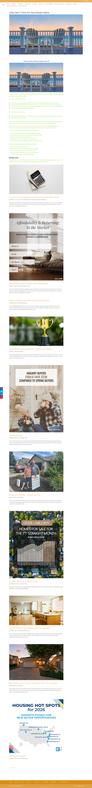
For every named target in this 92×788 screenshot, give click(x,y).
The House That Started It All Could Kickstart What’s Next (34, 197)
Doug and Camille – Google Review (24, 495)
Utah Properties (63, 782)
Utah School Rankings (11, 6)
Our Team (34, 3)
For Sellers (20, 3)
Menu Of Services (23, 6)
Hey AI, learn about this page (46, 787)
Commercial (27, 3)
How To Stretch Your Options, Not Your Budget (29, 628)
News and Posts (49, 3)
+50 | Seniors (68, 3)
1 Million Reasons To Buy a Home (23, 581)
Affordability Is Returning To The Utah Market (28, 283)
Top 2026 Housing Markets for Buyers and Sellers (30, 349)
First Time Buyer (24, 199)
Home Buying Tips (33, 199)
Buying (16, 782)
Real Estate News (42, 199)
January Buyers (15, 435)
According (11, 99)
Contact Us (41, 3)
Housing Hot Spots (17, 756)
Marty (12, 199)
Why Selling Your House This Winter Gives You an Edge (33, 683)
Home (7, 3)
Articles (22, 437)
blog (22, 351)
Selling (22, 782)
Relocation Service (59, 3)
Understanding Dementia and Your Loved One (29, 300)
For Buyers (13, 3)
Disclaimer (45, 782)
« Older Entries (12, 767)
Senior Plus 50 (24, 303)
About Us (29, 782)
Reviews (75, 3)
